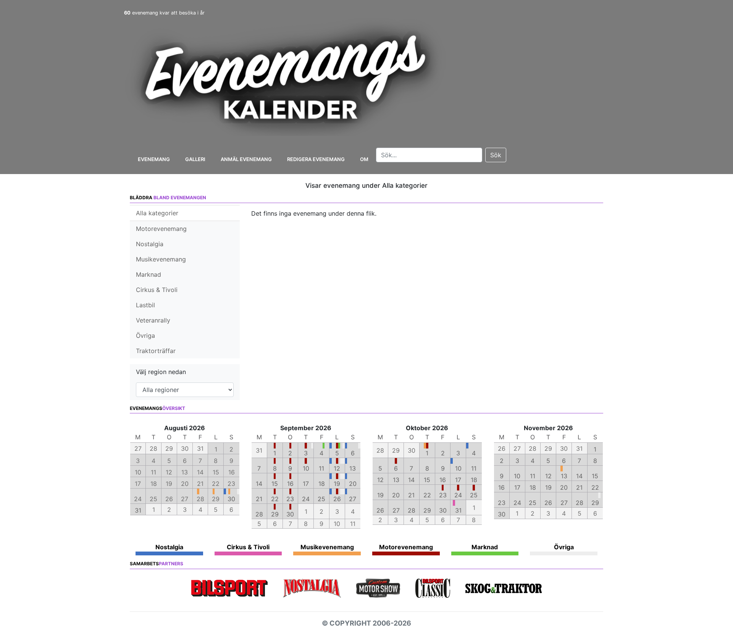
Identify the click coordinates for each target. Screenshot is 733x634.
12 (337, 468)
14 (259, 483)
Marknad (148, 274)
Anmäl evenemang (246, 159)
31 (138, 510)
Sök (495, 155)
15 (274, 483)
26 (337, 499)
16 (290, 483)
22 (275, 499)
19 (337, 483)
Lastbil (145, 305)
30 (231, 499)
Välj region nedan (161, 372)
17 (306, 483)
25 (321, 499)
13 (352, 468)
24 (306, 499)
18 (321, 483)
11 (321, 468)
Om (364, 159)
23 (290, 499)
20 (353, 483)
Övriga (145, 335)
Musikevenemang (161, 259)
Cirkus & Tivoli (157, 290)
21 (259, 499)
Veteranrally (153, 320)
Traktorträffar (156, 351)
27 (352, 499)
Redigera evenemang (316, 159)
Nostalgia (149, 244)
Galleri (195, 159)
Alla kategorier (157, 213)
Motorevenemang (161, 228)
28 (259, 514)
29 (275, 514)
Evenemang (154, 159)
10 (306, 468)
